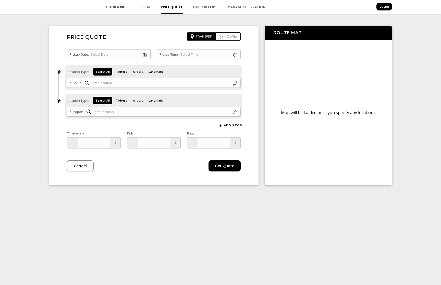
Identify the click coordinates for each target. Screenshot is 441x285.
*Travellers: (76, 133)
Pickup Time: (169, 54)
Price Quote (172, 7)
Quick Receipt (205, 7)
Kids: (130, 133)
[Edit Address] (235, 83)
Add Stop (233, 125)
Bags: (191, 133)
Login (384, 6)
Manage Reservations (247, 7)
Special (144, 7)
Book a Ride (116, 7)
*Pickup (76, 83)
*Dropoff (76, 111)
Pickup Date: (79, 54)
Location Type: (78, 71)
